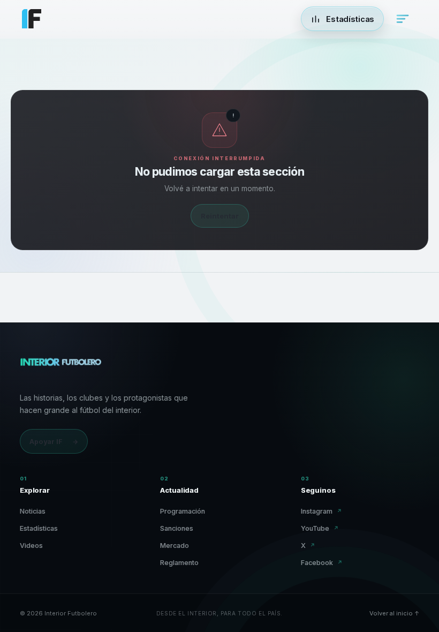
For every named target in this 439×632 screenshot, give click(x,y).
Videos (31, 545)
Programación (182, 511)
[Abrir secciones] (402, 18)
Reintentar (220, 216)
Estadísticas (39, 528)
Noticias (33, 511)
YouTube (320, 528)
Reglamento (179, 563)
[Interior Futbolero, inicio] (60, 367)
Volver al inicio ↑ (394, 613)
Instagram (321, 511)
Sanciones (176, 528)
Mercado (174, 545)
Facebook (322, 563)
